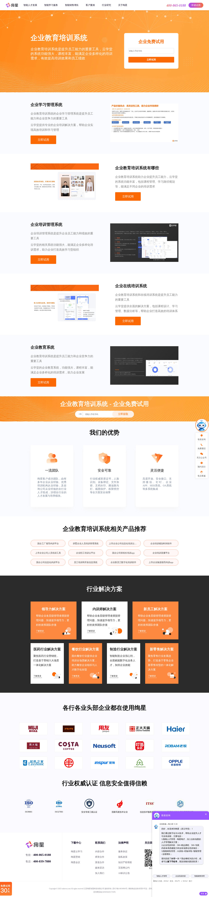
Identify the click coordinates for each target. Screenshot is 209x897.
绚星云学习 (76, 851)
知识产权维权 (125, 862)
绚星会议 (75, 862)
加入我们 (99, 873)
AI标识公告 (124, 873)
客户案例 (90, 5)
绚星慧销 (75, 857)
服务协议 (122, 851)
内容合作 (99, 851)
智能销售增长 (72, 5)
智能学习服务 (51, 5)
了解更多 (40, 631)
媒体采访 (99, 868)
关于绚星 (122, 5)
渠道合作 (99, 862)
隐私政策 (122, 857)
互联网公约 (124, 868)
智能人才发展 (30, 5)
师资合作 (99, 857)
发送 (202, 894)
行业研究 (106, 5)
